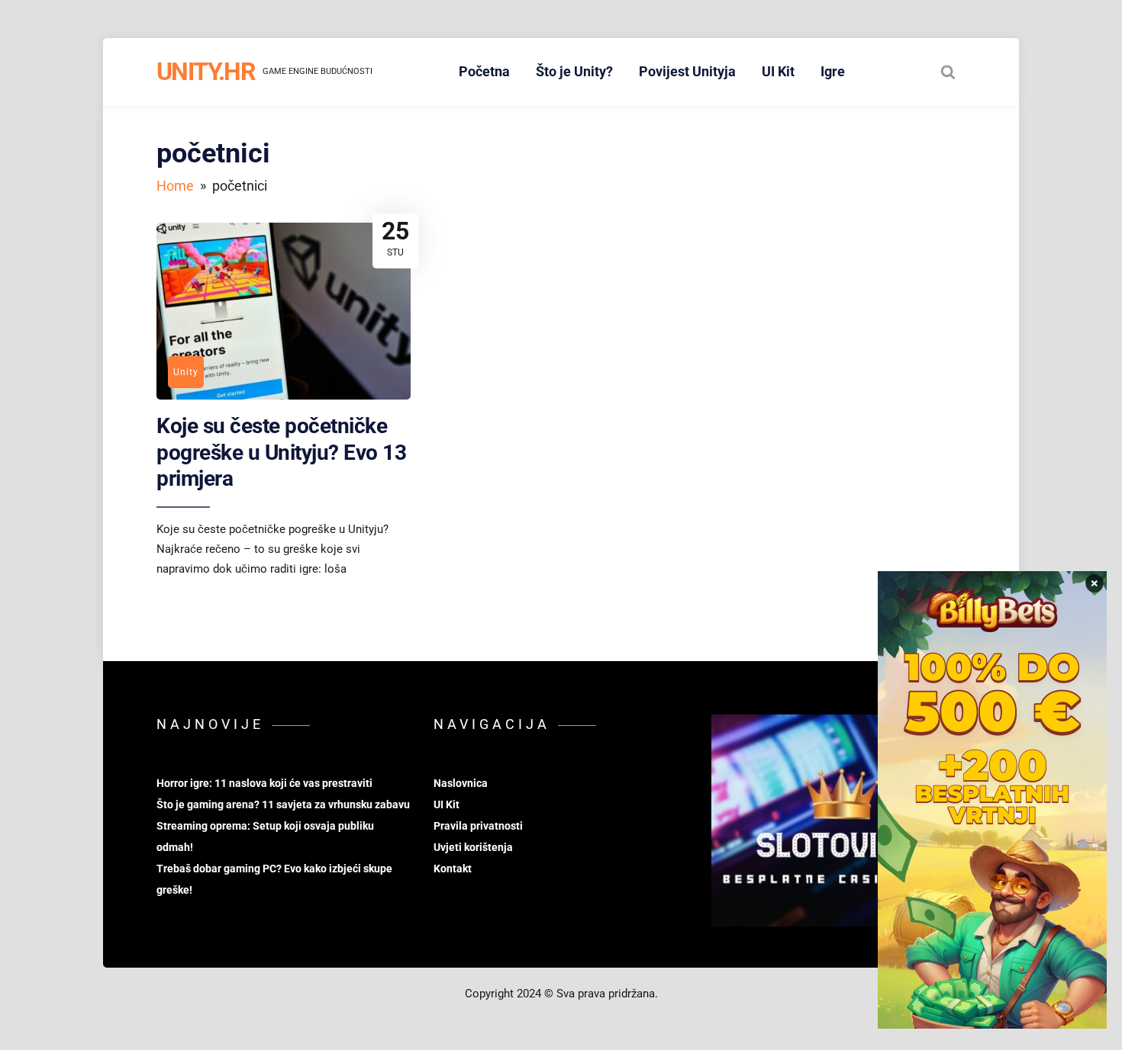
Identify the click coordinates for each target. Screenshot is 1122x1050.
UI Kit (778, 71)
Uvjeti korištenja (473, 847)
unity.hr (205, 71)
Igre (833, 71)
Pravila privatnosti (478, 826)
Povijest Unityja (687, 71)
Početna (484, 71)
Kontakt (453, 868)
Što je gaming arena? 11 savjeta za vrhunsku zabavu (283, 804)
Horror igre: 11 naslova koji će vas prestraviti (264, 783)
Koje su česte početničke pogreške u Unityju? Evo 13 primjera (281, 452)
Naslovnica (461, 783)
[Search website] (948, 71)
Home (175, 186)
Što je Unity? (574, 71)
